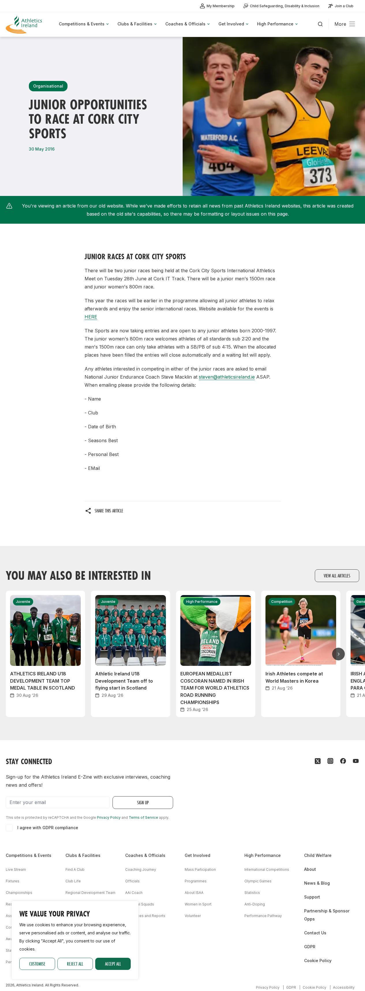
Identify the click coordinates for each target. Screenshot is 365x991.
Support (312, 896)
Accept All (113, 963)
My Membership (221, 6)
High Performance (262, 855)
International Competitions (266, 869)
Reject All (75, 963)
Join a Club (344, 6)
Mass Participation (200, 869)
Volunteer (193, 916)
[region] (75, 940)
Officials (132, 881)
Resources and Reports (145, 916)
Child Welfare (318, 855)
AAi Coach (134, 892)
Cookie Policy (318, 960)
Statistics (252, 892)
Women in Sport (198, 904)
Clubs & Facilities (82, 855)
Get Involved (197, 855)
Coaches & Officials (145, 855)
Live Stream (16, 869)
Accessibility (344, 987)
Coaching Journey (140, 869)
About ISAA (194, 892)
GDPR (309, 946)
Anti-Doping (254, 904)
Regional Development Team (90, 892)
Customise (37, 963)
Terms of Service (143, 817)
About (310, 869)
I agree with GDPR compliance (47, 827)
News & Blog (317, 883)
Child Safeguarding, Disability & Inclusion (284, 6)
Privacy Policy (109, 817)
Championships (19, 892)
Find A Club (75, 869)
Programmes (196, 881)
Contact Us (315, 932)
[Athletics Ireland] (24, 24)
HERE (91, 317)
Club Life (73, 881)
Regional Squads (139, 904)
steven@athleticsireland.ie (227, 377)
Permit (11, 962)
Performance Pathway (263, 916)
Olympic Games (258, 881)
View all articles (337, 575)
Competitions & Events (28, 855)
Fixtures (12, 881)
